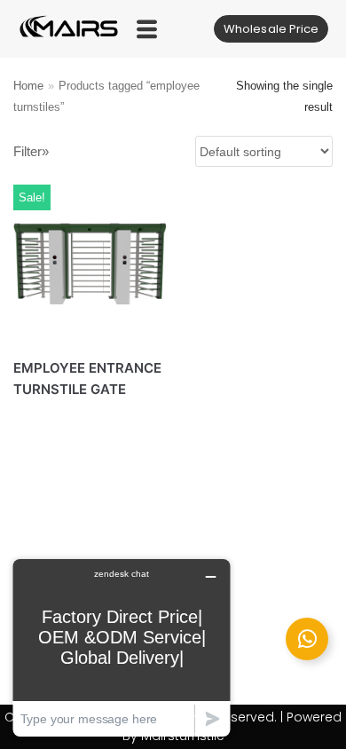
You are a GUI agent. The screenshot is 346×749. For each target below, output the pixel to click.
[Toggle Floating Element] (307, 639)
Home (28, 85)
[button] (146, 28)
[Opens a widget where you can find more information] (121, 647)
